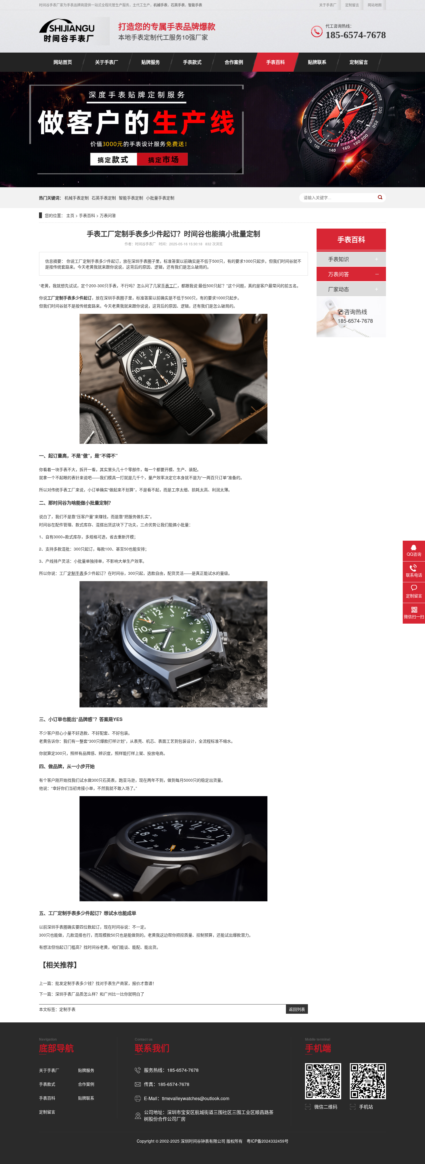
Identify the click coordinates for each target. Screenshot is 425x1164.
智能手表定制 (131, 198)
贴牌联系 (317, 62)
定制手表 (67, 1009)
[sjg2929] (67, 31)
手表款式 (192, 62)
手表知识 (338, 259)
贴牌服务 (150, 62)
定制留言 (352, 4)
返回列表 (297, 1009)
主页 (70, 215)
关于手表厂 (328, 4)
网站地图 (375, 4)
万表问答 (108, 215)
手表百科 (275, 62)
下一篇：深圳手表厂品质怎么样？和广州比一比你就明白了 (91, 994)
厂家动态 (338, 289)
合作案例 (234, 62)
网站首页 (62, 62)
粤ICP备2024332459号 (268, 1141)
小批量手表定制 (160, 198)
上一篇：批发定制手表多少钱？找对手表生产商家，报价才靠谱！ (97, 983)
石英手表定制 (104, 198)
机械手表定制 (76, 198)
